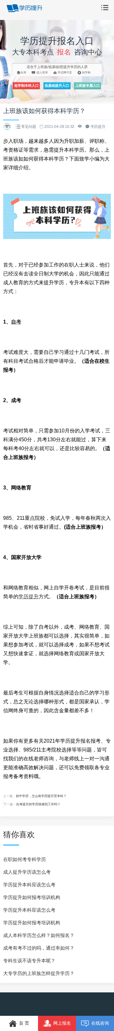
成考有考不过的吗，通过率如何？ (38, 948)
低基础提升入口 (57, 85)
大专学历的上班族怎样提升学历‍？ (38, 973)
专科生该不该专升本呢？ (29, 960)
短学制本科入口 (26, 85)
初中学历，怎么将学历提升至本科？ (41, 796)
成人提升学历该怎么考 (27, 872)
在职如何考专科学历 (24, 859)
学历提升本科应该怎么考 (29, 884)
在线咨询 (100, 1023)
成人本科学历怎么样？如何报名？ (38, 935)
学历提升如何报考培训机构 (31, 897)
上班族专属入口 (87, 85)
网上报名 (62, 1023)
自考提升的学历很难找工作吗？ (38, 804)
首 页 (24, 1023)
